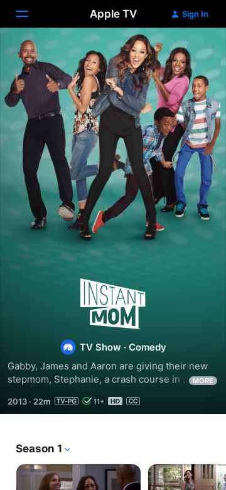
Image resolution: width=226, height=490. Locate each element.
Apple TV (113, 14)
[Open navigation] (29, 14)
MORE (203, 380)
